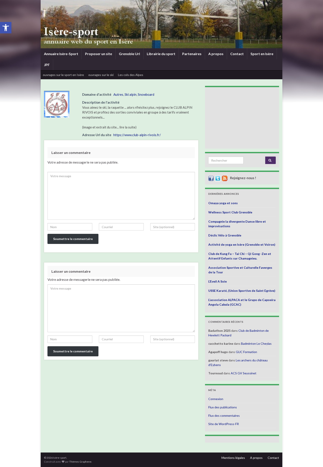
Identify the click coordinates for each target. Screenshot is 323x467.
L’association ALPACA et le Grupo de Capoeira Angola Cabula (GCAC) (242, 302)
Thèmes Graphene (80, 461)
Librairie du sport (161, 54)
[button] (5, 27)
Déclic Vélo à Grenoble (224, 235)
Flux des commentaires (224, 415)
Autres (118, 94)
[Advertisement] (242, 117)
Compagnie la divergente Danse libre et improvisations (237, 224)
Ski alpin (130, 94)
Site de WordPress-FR (223, 424)
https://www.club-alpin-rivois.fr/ (137, 135)
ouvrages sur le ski (101, 75)
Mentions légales (233, 458)
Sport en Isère (261, 54)
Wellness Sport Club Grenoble (230, 212)
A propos (215, 54)
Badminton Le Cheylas (256, 343)
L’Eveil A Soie (217, 281)
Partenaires (191, 54)
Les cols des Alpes (130, 75)
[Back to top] (313, 457)
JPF (47, 65)
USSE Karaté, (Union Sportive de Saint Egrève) (241, 290)
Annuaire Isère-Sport (61, 54)
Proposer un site (98, 54)
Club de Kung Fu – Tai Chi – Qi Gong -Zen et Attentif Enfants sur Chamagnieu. (239, 256)
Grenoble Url (129, 54)
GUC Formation (246, 352)
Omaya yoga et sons (223, 203)
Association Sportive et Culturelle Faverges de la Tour (240, 270)
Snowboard (146, 94)
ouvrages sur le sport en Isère (63, 75)
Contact (237, 54)
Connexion (215, 399)
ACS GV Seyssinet (243, 373)
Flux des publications (222, 407)
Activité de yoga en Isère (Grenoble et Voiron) (241, 244)
